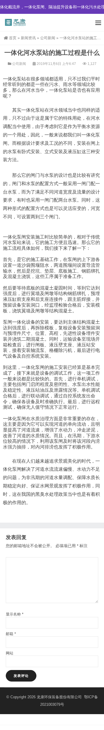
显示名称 (14, 614)
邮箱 (11, 634)
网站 (9, 653)
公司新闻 (47, 38)
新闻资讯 (28, 38)
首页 (12, 38)
